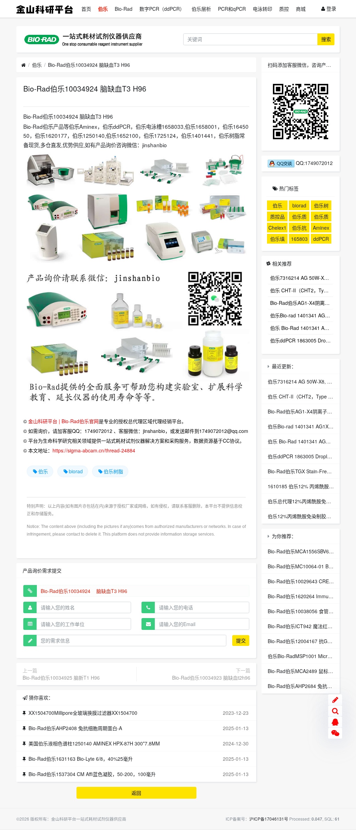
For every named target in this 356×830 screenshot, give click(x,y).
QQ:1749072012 (313, 162)
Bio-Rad (123, 8)
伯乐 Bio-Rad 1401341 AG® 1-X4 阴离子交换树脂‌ (301, 327)
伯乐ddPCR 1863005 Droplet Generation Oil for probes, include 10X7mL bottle (301, 340)
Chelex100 (277, 228)
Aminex (321, 227)
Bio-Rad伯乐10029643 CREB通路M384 (311, 581)
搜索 (326, 38)
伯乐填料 (277, 239)
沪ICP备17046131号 (268, 819)
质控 (284, 8)
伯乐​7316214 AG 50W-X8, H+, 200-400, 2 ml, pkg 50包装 (301, 277)
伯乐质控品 (299, 217)
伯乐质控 (321, 217)
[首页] (23, 65)
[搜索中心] (335, 711)
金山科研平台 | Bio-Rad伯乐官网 (63, 421)
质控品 (277, 216)
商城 (301, 8)
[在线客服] (335, 722)
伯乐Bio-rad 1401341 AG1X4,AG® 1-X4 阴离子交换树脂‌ (301, 315)
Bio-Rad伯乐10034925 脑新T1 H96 (61, 677)
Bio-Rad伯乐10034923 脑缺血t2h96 (211, 677)
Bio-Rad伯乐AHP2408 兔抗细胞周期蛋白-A (75, 728)
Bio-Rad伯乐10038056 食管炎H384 (306, 611)
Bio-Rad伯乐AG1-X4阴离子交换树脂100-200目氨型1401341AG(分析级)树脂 (301, 302)
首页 (86, 8)
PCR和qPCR (232, 8)
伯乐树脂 (113, 471)
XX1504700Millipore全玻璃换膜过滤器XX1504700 (83, 712)
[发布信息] (335, 699)
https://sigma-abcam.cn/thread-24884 (93, 450)
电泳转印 (262, 8)
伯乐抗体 (299, 228)
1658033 (299, 239)
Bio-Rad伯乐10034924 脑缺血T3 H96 (89, 64)
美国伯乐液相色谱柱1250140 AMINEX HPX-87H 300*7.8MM (94, 743)
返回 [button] (136, 792)
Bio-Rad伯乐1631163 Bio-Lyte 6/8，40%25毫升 (81, 758)
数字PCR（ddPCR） (162, 8)
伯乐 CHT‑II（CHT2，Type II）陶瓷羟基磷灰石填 (301, 290)
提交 (241, 640)
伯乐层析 (201, 8)
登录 (330, 8)
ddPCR (321, 238)
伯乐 (103, 8)
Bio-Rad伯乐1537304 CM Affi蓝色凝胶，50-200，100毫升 (92, 773)
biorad (76, 471)
